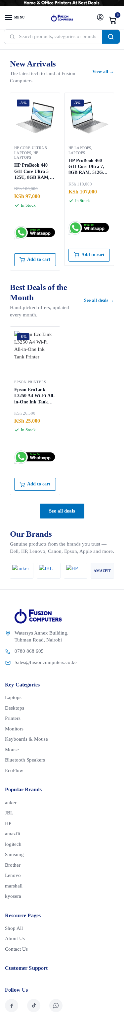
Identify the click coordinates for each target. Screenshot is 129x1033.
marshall (13, 885)
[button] (113, 20)
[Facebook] (11, 1005)
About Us (15, 938)
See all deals (62, 511)
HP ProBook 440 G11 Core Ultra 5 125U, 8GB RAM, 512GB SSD (32, 172)
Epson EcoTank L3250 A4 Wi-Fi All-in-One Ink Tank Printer (34, 396)
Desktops (14, 708)
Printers (13, 718)
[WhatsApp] (56, 1005)
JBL (9, 812)
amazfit (12, 833)
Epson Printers (30, 382)
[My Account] (100, 17)
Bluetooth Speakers (25, 760)
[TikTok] (33, 1005)
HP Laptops (79, 148)
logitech (13, 844)
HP (8, 823)
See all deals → (99, 300)
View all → (103, 71)
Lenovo (13, 875)
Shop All (14, 928)
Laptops (76, 153)
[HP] (75, 571)
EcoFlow (14, 770)
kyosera (13, 896)
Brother (13, 865)
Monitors (14, 728)
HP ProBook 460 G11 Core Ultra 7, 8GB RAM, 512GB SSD (87, 167)
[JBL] (48, 571)
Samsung (14, 854)
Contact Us (16, 949)
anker (11, 802)
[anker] (21, 571)
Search (111, 37)
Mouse (12, 749)
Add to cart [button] (38, 259)
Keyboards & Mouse (26, 739)
